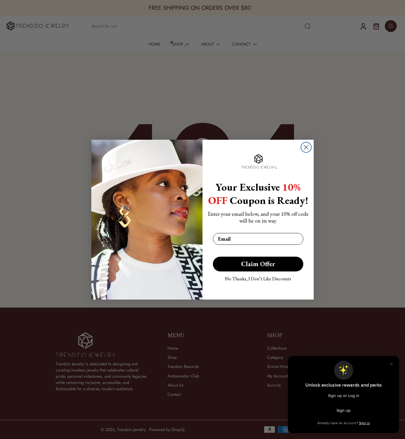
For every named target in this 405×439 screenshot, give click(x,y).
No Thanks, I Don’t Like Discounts (258, 279)
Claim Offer (258, 264)
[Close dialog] (306, 147)
